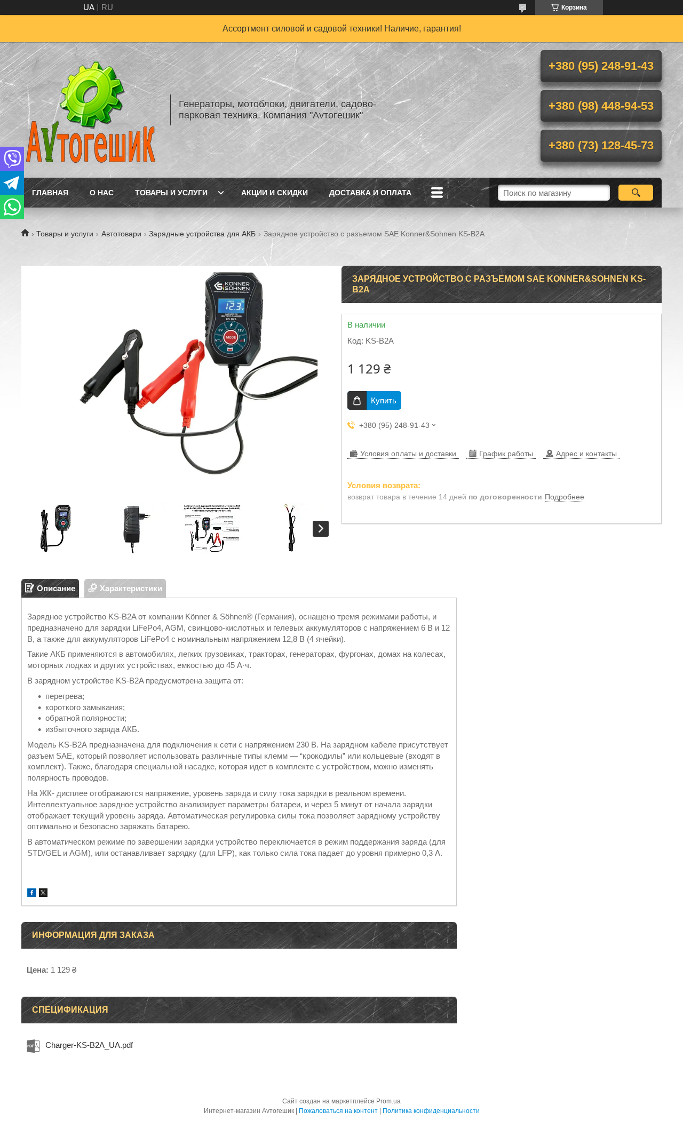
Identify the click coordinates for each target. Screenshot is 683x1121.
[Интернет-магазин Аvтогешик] (90, 110)
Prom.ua (388, 1101)
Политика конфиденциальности (431, 1111)
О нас (102, 192)
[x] (43, 894)
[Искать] (635, 193)
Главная (50, 192)
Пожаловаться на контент (338, 1111)
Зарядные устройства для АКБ (202, 233)
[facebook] (31, 894)
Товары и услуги (171, 192)
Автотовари (121, 233)
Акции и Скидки (274, 192)
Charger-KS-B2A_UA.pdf (89, 1045)
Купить (383, 400)
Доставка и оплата (370, 192)
